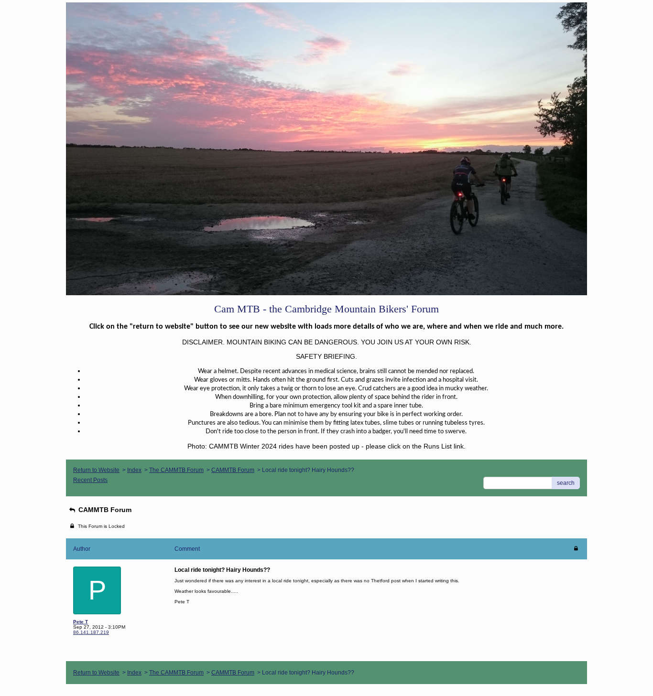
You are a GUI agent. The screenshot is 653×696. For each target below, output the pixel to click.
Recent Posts (90, 480)
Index (134, 470)
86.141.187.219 (91, 632)
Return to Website (96, 470)
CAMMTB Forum (232, 470)
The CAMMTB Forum (176, 470)
